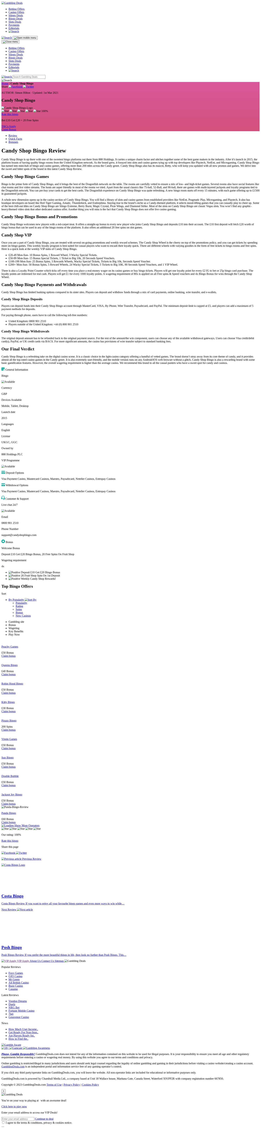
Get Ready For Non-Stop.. (23, 1031)
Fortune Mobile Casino (21, 1009)
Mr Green (14, 978)
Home (4, 83)
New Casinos (23, 615)
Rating (19, 606)
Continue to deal (44, 1118)
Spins (19, 609)
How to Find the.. (18, 1038)
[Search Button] (7, 76)
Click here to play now (14, 1105)
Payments (14, 24)
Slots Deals (15, 21)
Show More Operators (26, 825)
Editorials (14, 28)
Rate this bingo (9, 114)
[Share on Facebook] (16, 86)
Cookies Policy (90, 1083)
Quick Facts (15, 138)
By (16, 599)
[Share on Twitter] (28, 86)
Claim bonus (8, 655)
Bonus (19, 612)
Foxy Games (16, 972)
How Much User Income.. (23, 1028)
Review (13, 135)
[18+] (5, 1047)
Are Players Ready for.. (22, 1034)
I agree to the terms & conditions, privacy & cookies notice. (39, 1121)
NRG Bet (14, 1006)
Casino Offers (16, 12)
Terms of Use (54, 1083)
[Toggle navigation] (25, 38)
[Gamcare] (16, 1047)
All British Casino (19, 981)
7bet (11, 1013)
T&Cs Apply (8, 126)
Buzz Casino (16, 985)
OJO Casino (15, 975)
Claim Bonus (8, 129)
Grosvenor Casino (19, 1016)
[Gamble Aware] (11, 1044)
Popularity (21, 602)
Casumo (13, 988)
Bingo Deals (16, 18)
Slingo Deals (16, 15)
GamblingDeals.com (13, 1065)
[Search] (14, 31)
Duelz (12, 1003)
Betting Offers (17, 8)
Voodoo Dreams (18, 1000)
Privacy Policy (72, 1083)
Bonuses (13, 141)
